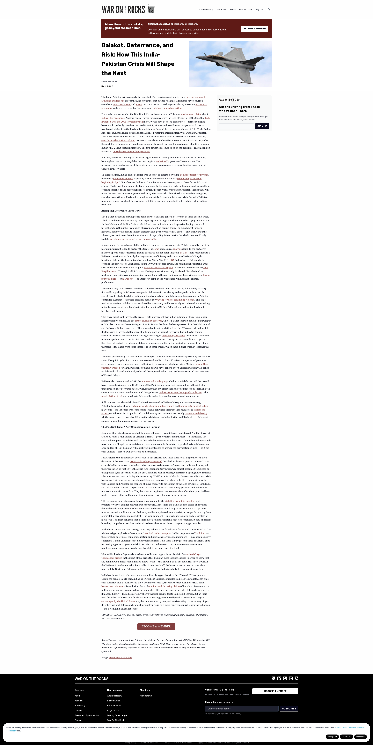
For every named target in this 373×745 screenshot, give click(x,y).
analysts (177, 249)
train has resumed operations (167, 108)
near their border (122, 104)
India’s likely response (113, 118)
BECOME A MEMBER (254, 28)
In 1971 (170, 260)
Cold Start (200, 533)
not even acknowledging (154, 381)
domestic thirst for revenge (194, 175)
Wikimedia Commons (120, 658)
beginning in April (110, 182)
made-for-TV (162, 161)
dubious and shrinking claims (164, 586)
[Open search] (269, 9)
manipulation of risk (112, 396)
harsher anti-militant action (193, 406)
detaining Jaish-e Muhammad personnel (153, 406)
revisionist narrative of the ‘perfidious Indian (133, 239)
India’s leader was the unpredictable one (180, 392)
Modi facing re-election (189, 179)
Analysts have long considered (146, 461)
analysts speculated (191, 114)
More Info (360, 736)
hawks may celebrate (112, 586)
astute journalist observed (148, 321)
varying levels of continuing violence (175, 300)
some (156, 249)
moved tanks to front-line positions (131, 151)
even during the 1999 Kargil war (118, 140)
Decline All (346, 736)
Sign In (259, 9)
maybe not (127, 279)
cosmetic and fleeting (196, 413)
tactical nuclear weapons (158, 533)
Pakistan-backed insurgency (158, 268)
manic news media (123, 179)
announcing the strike (173, 336)
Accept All (332, 736)
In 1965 (184, 253)
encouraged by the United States (118, 601)
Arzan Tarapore (109, 81)
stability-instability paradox (180, 501)
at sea (139, 104)
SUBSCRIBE (289, 708)
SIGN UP (262, 126)
